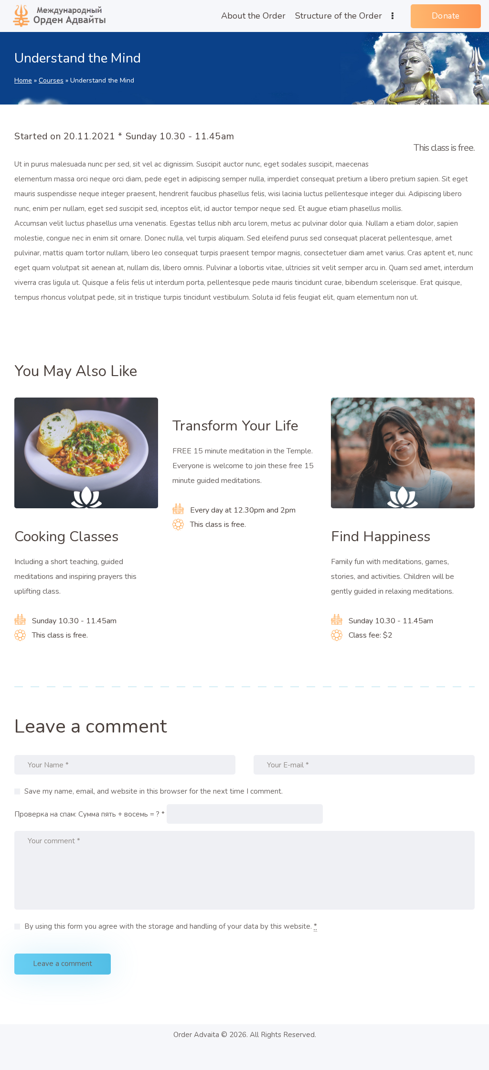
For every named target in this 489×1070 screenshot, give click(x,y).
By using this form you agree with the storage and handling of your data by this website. (170, 926)
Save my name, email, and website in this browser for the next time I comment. (153, 791)
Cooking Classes (66, 537)
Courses (51, 80)
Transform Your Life (235, 426)
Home (23, 80)
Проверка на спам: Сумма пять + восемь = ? (86, 814)
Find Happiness (380, 537)
